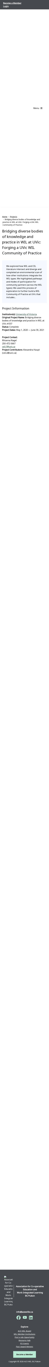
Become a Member (24, 1354)
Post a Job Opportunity (24, 1337)
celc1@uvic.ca (8, 346)
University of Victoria (26, 314)
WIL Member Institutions (24, 1334)
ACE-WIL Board (24, 1331)
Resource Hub (24, 1340)
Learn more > (12, 411)
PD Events (24, 1343)
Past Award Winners (24, 1346)
